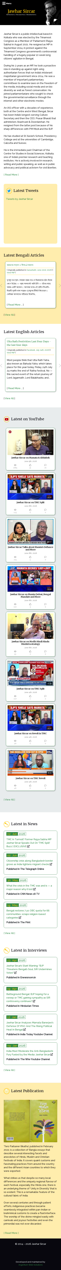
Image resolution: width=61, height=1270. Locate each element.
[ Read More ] (11, 174)
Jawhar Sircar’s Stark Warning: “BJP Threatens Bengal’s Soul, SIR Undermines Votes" (29, 969)
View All (9, 314)
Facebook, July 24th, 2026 (38, 350)
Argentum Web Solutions (31, 1265)
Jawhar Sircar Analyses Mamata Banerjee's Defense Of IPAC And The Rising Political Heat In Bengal (29, 1026)
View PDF (11, 273)
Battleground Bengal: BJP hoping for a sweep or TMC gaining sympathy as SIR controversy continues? (28, 998)
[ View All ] (9, 799)
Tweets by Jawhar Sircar (19, 199)
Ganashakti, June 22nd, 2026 (39, 270)
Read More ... (15, 304)
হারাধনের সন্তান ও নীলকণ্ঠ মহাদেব (20, 264)
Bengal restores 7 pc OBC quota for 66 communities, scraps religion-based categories (27, 914)
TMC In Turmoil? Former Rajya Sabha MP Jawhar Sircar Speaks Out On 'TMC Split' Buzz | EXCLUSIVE (29, 843)
